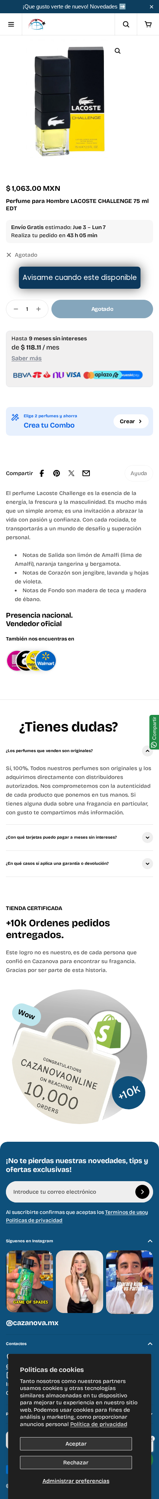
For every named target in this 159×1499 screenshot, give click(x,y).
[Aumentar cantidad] (40, 309)
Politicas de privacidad (34, 1220)
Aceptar (76, 1443)
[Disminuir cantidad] (13, 309)
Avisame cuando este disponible (80, 277)
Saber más (26, 358)
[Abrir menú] (11, 24)
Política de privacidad (98, 1424)
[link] (139, 473)
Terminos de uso (125, 1212)
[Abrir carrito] (148, 24)
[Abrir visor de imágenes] (117, 51)
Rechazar (75, 1462)
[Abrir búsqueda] (126, 24)
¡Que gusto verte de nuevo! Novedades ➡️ (74, 6)
